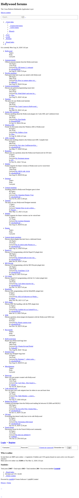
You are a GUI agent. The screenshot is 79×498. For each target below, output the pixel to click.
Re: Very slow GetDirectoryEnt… (26, 145)
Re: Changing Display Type (24, 195)
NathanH (14, 348)
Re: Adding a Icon (21, 132)
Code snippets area (11, 388)
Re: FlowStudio (20, 119)
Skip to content (6, 12)
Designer (8, 178)
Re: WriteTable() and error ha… (25, 93)
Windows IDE (9, 125)
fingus (13, 298)
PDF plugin (9, 302)
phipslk (13, 385)
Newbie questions (11, 73)
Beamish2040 (15, 121)
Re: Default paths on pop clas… (25, 258)
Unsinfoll (57, 468)
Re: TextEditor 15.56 (22, 271)
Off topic (8, 414)
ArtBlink (14, 437)
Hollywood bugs (10, 339)
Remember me (59, 447)
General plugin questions (13, 237)
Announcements (10, 60)
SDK (6, 315)
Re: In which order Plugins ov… (26, 245)
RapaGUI (8, 250)
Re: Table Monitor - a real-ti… (25, 396)
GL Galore (8, 276)
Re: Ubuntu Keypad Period (24, 346)
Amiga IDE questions (12, 112)
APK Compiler (10, 138)
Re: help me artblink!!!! (23, 435)
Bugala (13, 210)
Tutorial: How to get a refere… (25, 208)
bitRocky (14, 82)
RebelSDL (8, 289)
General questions (11, 187)
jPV (12, 160)
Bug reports (9, 330)
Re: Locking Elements (22, 221)
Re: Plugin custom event (23, 322)
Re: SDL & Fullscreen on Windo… (26, 296)
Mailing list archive (11, 401)
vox (12, 108)
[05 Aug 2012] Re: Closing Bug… (26, 409)
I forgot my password (46, 447)
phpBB (11, 479)
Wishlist (7, 164)
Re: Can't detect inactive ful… (25, 283)
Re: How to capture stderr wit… (25, 80)
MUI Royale (9, 263)
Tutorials (8, 99)
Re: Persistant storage (22, 158)
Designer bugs (9, 352)
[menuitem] (16, 26)
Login (3, 442)
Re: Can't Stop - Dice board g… (25, 383)
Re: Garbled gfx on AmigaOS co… (26, 309)
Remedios (8, 151)
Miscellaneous (9, 366)
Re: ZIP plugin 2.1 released (24, 67)
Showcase (8, 375)
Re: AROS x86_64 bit (22, 171)
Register (12, 442)
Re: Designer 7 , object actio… (25, 359)
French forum (9, 427)
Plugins (7, 228)
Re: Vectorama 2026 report (24, 422)
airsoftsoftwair (15, 69)
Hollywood (8, 51)
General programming (12, 86)
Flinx (13, 95)
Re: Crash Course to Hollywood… (26, 106)
